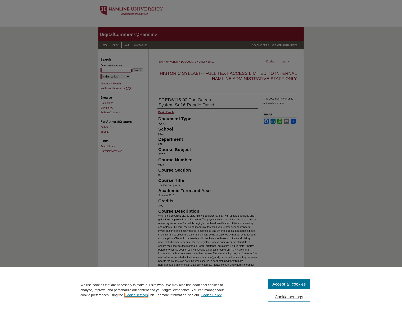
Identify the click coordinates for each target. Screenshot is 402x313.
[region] (201, 290)
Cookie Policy (211, 295)
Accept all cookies (289, 284)
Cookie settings (136, 295)
